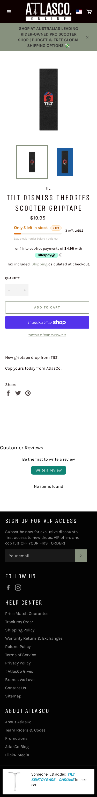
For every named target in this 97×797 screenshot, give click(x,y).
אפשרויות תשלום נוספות (47, 335)
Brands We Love (19, 679)
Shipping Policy (19, 630)
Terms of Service (20, 654)
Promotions (16, 738)
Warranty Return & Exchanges (34, 638)
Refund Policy (18, 646)
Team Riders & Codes (25, 730)
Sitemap (13, 696)
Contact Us (15, 687)
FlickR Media (17, 754)
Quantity (12, 278)
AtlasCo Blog (17, 746)
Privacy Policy (18, 663)
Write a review (48, 470)
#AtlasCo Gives (19, 671)
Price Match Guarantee (26, 613)
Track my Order (19, 621)
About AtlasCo (18, 721)
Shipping (39, 264)
